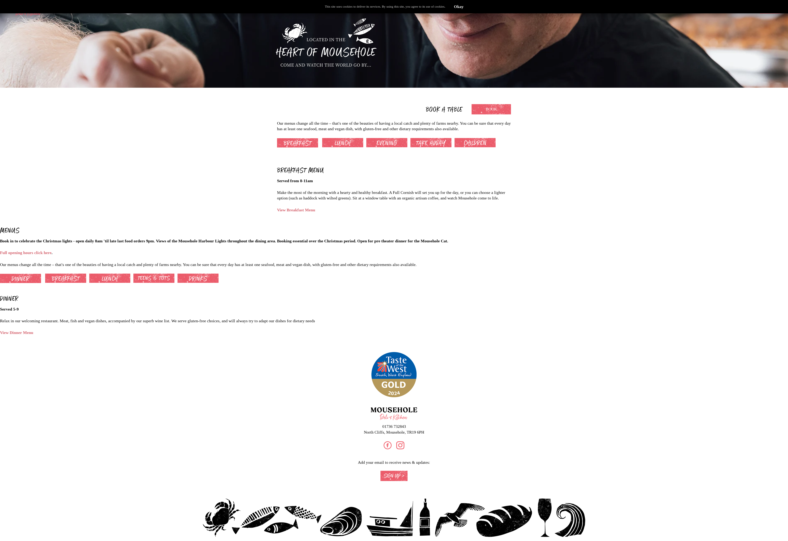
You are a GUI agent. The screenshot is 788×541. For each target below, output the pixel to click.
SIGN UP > (394, 476)
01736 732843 (394, 426)
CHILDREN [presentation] (475, 143)
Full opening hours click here (26, 253)
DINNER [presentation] (20, 279)
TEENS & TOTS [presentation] (154, 278)
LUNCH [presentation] (343, 143)
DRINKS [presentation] (198, 279)
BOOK (491, 109)
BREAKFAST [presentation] (298, 143)
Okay (459, 7)
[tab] (299, 142)
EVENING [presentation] (387, 143)
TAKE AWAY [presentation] (431, 143)
